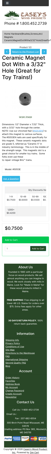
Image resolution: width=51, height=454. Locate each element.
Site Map (10, 349)
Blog (7, 366)
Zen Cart (34, 452)
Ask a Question (11, 178)
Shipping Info (12, 340)
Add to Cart (38, 248)
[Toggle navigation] (7, 3)
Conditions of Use (14, 346)
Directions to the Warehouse (20, 353)
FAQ (7, 356)
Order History (12, 377)
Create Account (13, 393)
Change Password (14, 390)
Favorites (10, 380)
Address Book (12, 384)
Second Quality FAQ (15, 362)
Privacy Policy (12, 343)
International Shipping (16, 359)
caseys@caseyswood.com (30, 414)
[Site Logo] (25, 15)
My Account (11, 387)
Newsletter (11, 397)
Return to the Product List (25, 51)
